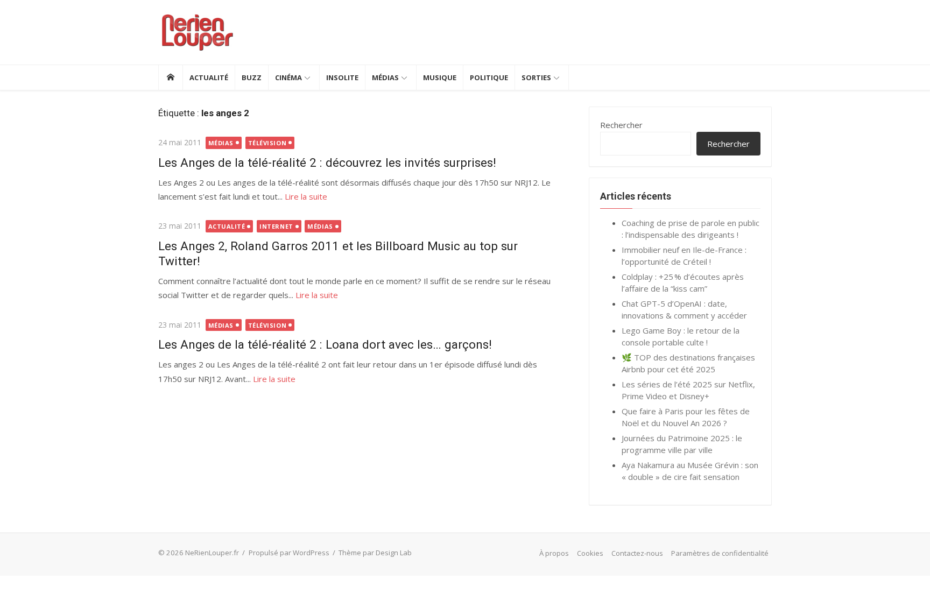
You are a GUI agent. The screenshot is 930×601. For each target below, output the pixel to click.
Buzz (252, 77)
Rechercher (621, 124)
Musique (439, 77)
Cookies (590, 553)
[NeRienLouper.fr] (170, 77)
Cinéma (288, 77)
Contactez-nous (637, 553)
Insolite (342, 77)
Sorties (536, 77)
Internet (276, 226)
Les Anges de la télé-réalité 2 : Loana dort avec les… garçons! (325, 344)
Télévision (267, 143)
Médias (385, 77)
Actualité (208, 77)
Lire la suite (306, 196)
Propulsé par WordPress (289, 552)
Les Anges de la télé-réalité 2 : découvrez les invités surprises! (327, 162)
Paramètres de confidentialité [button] (720, 553)
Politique (489, 77)
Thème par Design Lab (375, 552)
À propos (554, 553)
